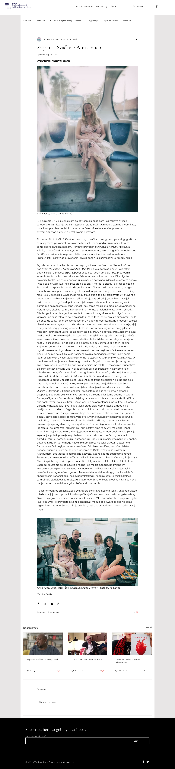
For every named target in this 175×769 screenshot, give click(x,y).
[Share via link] (58, 603)
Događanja (93, 20)
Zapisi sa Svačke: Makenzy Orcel (42, 659)
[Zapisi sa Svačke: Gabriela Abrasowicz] (132, 644)
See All (148, 627)
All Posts (27, 20)
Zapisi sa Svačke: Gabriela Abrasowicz (127, 661)
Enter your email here (35, 736)
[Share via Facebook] (38, 603)
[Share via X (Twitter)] (45, 603)
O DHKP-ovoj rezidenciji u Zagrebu (66, 20)
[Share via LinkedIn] (51, 603)
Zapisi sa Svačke (110, 20)
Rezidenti (41, 20)
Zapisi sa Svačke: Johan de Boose (86, 659)
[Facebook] (156, 6)
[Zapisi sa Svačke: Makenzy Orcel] (43, 644)
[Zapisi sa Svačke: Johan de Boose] (87, 644)
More (125, 20)
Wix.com (71, 762)
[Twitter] (147, 762)
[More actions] (136, 39)
